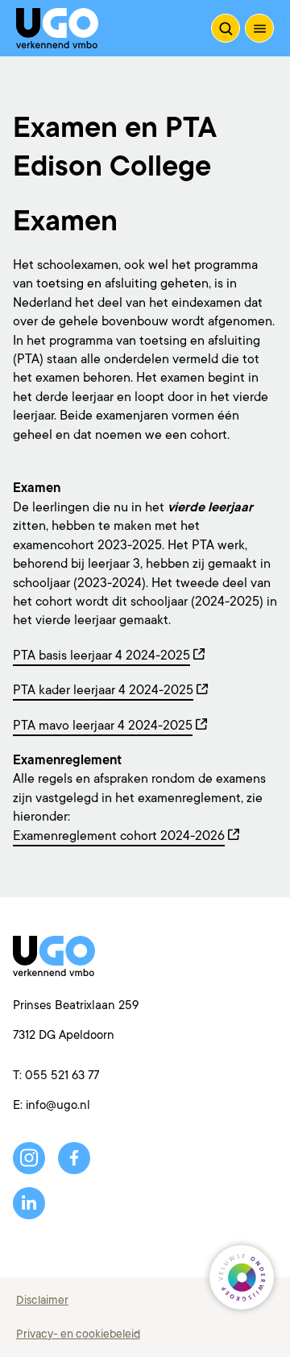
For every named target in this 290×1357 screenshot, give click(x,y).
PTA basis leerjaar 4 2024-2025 (101, 655)
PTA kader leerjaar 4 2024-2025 (103, 690)
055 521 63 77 (62, 1075)
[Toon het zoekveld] (225, 28)
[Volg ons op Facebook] (74, 1158)
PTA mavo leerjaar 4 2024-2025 (103, 725)
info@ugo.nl (58, 1105)
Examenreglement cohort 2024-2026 (119, 836)
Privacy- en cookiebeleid (78, 1333)
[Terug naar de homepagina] (57, 28)
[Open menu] (259, 28)
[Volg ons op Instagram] (29, 1158)
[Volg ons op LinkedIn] (29, 1203)
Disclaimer (42, 1299)
